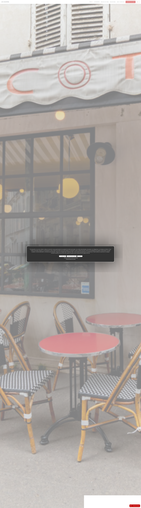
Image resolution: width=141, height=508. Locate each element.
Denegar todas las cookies (71, 256)
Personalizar (80, 256)
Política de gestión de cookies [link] (71, 259)
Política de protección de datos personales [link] (71, 257)
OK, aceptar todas (62, 256)
